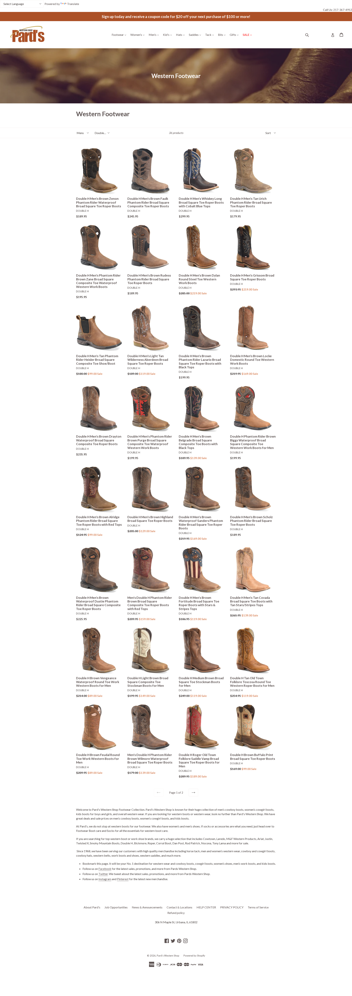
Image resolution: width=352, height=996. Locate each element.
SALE (248, 34)
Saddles (196, 34)
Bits (222, 34)
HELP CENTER (206, 907)
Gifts (235, 34)
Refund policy (176, 912)
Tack (210, 34)
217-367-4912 (342, 9)
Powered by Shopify (194, 955)
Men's (155, 34)
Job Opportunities (116, 907)
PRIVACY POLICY (231, 907)
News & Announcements (147, 907)
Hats (181, 34)
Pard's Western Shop (168, 955)
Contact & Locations (179, 907)
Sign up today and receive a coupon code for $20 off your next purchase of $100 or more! (176, 16)
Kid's (168, 34)
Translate (73, 4)
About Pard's (92, 907)
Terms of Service (258, 907)
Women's (138, 34)
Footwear (120, 34)
